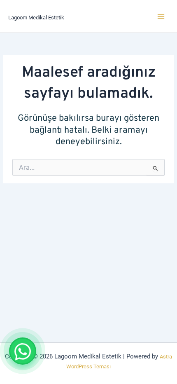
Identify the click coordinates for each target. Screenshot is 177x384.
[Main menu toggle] (161, 16)
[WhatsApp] (22, 351)
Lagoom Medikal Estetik (36, 17)
